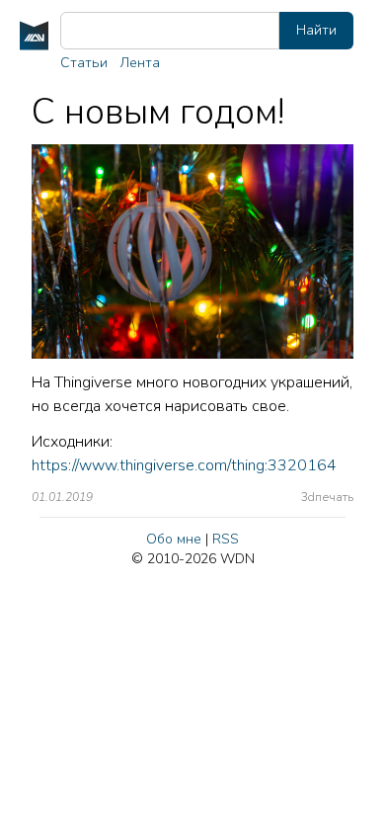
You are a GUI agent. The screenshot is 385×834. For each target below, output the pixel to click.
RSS (225, 539)
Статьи (84, 62)
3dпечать (327, 497)
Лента (139, 62)
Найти (316, 30)
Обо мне (173, 539)
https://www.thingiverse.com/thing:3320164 (184, 465)
